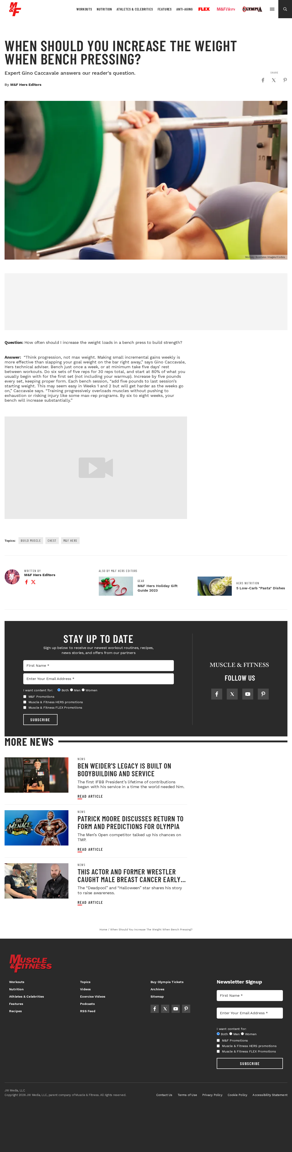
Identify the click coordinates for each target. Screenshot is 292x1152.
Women (91, 690)
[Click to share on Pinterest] (285, 80)
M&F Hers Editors (26, 84)
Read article (90, 796)
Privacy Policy (212, 1095)
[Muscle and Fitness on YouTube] (247, 694)
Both (65, 690)
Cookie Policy (238, 1095)
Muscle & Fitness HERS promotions (56, 702)
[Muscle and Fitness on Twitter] (232, 694)
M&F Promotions (41, 696)
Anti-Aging (184, 9)
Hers (226, 9)
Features (165, 9)
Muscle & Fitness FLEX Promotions (55, 707)
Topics (85, 982)
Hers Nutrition (247, 583)
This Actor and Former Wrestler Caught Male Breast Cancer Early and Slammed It (129, 879)
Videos (85, 989)
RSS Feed (87, 1011)
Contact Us (164, 1095)
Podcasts (87, 1004)
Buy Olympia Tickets (167, 982)
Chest (52, 540)
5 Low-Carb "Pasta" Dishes (260, 588)
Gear (141, 580)
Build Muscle (31, 540)
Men (77, 690)
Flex (204, 9)
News (81, 759)
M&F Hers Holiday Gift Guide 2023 (157, 588)
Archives (157, 989)
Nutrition (104, 9)
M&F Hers (70, 540)
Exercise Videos (92, 996)
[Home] (15, 14)
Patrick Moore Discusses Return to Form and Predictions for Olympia (131, 822)
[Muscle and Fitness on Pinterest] (263, 694)
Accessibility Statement (270, 1095)
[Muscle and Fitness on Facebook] (216, 694)
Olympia (252, 9)
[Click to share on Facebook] (262, 80)
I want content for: (38, 690)
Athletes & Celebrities (135, 9)
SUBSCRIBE (40, 719)
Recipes (15, 1011)
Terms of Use (187, 1095)
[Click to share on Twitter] (273, 80)
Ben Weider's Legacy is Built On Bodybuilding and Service (124, 769)
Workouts (84, 9)
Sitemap (157, 996)
